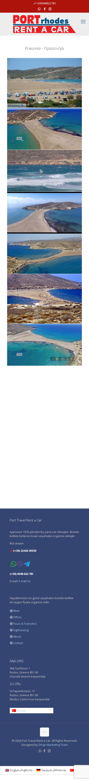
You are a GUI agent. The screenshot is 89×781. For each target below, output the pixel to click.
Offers (17, 617)
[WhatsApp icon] (39, 9)
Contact (18, 643)
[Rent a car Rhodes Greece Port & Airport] (44, 24)
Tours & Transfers (25, 624)
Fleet (16, 611)
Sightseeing (21, 630)
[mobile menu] (83, 21)
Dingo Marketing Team (53, 745)
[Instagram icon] (50, 9)
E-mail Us (25, 581)
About (17, 636)
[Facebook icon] (44, 9)
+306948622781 (46, 3)
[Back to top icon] (44, 732)
